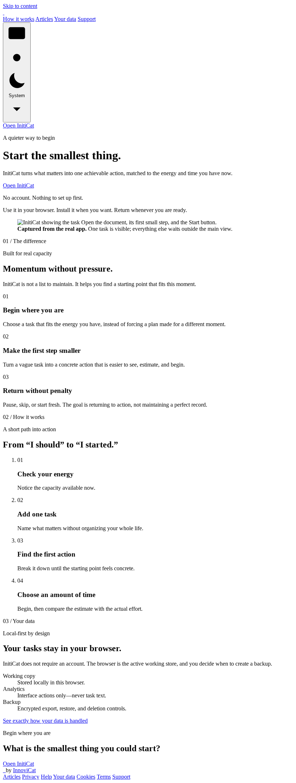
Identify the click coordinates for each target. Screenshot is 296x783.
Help (46, 777)
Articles (44, 19)
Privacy (30, 777)
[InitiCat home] (3, 12)
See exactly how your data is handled (45, 721)
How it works (18, 19)
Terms (104, 777)
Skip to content (20, 6)
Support (87, 19)
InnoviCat (24, 770)
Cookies (86, 777)
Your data (65, 19)
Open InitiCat (18, 125)
